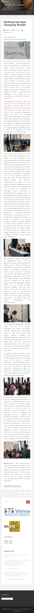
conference (17, 486)
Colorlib (25, 609)
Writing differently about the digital (14, 579)
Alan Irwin (13, 283)
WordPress (18, 611)
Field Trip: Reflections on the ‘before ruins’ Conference (16, 556)
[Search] (28, 501)
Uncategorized (8, 32)
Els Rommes (18, 285)
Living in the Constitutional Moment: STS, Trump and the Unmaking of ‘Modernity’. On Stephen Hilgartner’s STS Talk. (17, 574)
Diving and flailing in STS (11, 569)
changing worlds (8, 486)
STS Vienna (17, 30)
